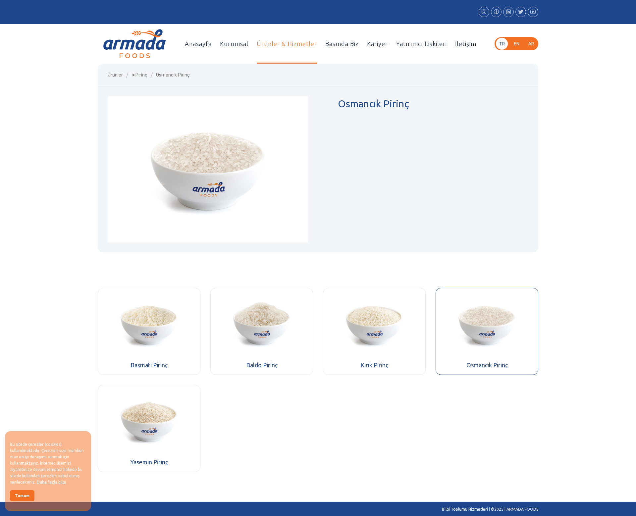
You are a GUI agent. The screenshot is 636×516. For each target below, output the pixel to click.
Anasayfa (198, 43)
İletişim (465, 43)
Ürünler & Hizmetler (287, 43)
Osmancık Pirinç (487, 365)
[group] (208, 169)
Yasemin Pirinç (149, 462)
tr (502, 43)
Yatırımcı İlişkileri (421, 43)
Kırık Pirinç (374, 365)
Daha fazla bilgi (51, 482)
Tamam (22, 495)
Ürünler (115, 75)
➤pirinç (139, 75)
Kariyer (377, 43)
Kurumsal (234, 43)
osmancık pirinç (173, 75)
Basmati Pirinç (149, 365)
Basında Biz (342, 43)
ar (531, 43)
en (516, 43)
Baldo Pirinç (262, 365)
